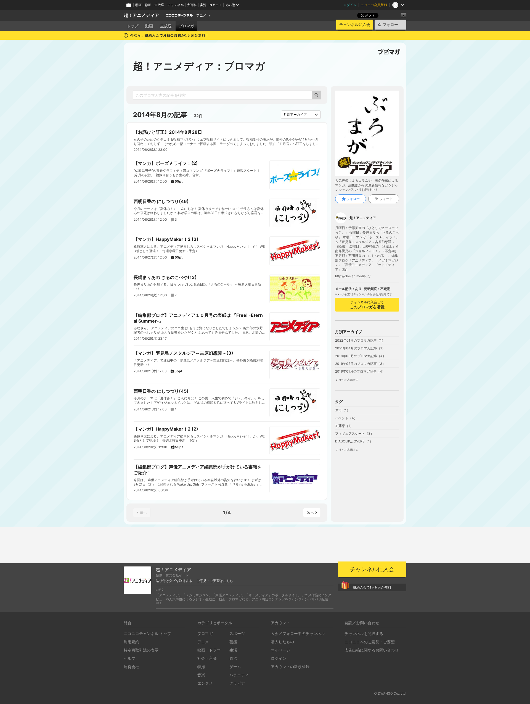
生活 (233, 650)
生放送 (159, 5)
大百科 (192, 5)
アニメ (201, 15)
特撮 (201, 666)
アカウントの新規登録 (290, 666)
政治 (233, 658)
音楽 (201, 675)
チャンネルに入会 (354, 24)
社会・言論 (207, 658)
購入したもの (282, 641)
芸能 (233, 641)
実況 (203, 5)
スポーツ (237, 633)
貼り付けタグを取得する (174, 580)
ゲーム (235, 666)
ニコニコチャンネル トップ (147, 633)
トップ (132, 26)
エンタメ (205, 683)
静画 (148, 5)
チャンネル (175, 5)
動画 (138, 5)
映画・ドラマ (209, 650)
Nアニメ (216, 5)
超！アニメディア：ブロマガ (199, 66)
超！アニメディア (141, 15)
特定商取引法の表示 (141, 650)
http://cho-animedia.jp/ (352, 276)
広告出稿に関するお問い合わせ (371, 650)
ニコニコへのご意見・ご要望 (369, 641)
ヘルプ (129, 658)
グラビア (237, 683)
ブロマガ (186, 26)
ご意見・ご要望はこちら (215, 580)
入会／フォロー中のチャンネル (298, 633)
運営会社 (131, 666)
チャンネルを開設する (363, 633)
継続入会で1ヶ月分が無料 (372, 587)
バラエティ (239, 675)
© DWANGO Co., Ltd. (390, 693)
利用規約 (131, 641)
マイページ (280, 650)
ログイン (350, 5)
